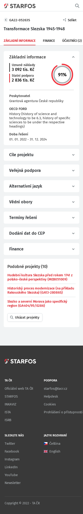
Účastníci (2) (72, 41)
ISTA (8, 412)
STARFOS (11, 396)
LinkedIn (11, 467)
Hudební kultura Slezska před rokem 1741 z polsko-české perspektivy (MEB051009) (40, 277)
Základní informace (20, 41)
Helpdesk (51, 396)
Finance (49, 41)
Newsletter (13, 483)
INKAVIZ (10, 404)
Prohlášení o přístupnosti (63, 412)
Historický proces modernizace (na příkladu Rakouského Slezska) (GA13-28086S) (40, 290)
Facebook (12, 451)
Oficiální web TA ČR (19, 388)
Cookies (50, 404)
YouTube (11, 475)
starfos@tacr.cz (55, 388)
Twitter (10, 443)
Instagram (12, 459)
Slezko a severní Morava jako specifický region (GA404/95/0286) (37, 303)
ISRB (8, 420)
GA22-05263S (19, 20)
